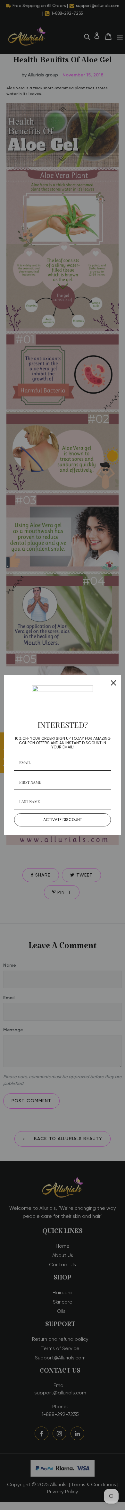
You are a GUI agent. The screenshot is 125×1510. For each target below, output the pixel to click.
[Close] (113, 683)
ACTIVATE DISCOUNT (62, 819)
